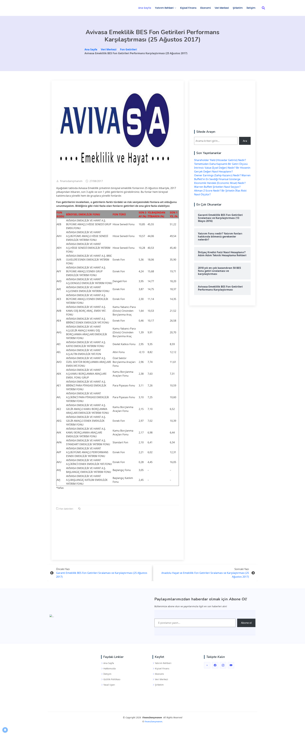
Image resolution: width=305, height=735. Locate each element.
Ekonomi (205, 8)
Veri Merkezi (222, 8)
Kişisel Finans (188, 8)
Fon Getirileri (66, 508)
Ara (245, 141)
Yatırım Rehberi (163, 663)
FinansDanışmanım (153, 721)
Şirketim (238, 8)
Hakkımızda (109, 668)
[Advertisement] (117, 533)
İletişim (251, 8)
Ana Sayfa (144, 8)
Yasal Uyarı (109, 685)
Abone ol (246, 623)
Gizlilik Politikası (111, 679)
